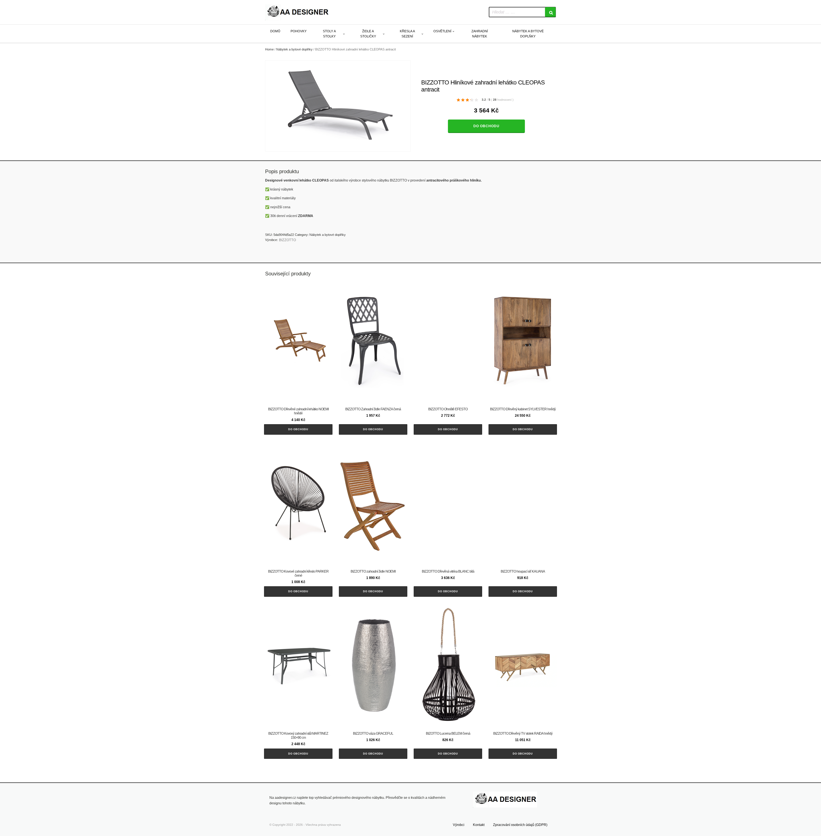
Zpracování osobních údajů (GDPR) (520, 825)
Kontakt (478, 825)
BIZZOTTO (287, 240)
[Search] (550, 12)
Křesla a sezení (407, 33)
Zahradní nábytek (479, 33)
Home (269, 49)
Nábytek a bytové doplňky (528, 33)
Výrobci (458, 825)
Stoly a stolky (329, 33)
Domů (275, 31)
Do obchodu (486, 126)
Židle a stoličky (368, 33)
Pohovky (299, 31)
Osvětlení (442, 31)
